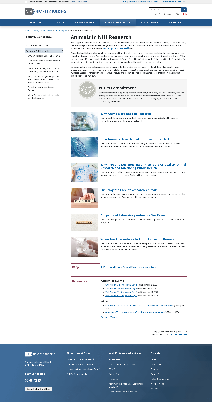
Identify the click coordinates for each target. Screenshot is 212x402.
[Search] (184, 9)
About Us (174, 22)
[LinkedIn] (35, 380)
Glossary (167, 14)
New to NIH (36, 22)
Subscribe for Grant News (38, 389)
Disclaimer (114, 379)
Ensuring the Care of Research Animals (129, 190)
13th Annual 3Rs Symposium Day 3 (121, 292)
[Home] (55, 11)
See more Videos (109, 317)
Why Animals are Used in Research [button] (44, 55)
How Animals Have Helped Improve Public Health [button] (44, 62)
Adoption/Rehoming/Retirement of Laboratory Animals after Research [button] (44, 70)
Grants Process (84, 22)
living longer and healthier (115, 48)
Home (28, 30)
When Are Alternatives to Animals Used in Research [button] (43, 96)
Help (185, 14)
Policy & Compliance (116, 22)
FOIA (111, 369)
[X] (26, 380)
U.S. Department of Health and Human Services (140, 2)
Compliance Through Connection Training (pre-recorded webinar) (135, 312)
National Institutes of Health (174, 2)
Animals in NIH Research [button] (37, 51)
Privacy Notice (115, 374)
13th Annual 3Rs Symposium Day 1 (121, 284)
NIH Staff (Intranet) (77, 374)
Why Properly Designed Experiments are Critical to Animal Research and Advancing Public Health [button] (45, 79)
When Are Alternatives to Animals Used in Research (138, 239)
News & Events (149, 22)
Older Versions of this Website (123, 391)
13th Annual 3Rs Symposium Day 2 (121, 288)
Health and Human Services (79, 359)
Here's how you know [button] (79, 2)
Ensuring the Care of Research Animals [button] (42, 88)
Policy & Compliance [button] (39, 36)
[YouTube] (30, 380)
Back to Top (201, 397)
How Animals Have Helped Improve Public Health (136, 139)
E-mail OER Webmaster (177, 334)
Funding (58, 22)
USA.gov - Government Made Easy (82, 369)
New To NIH (156, 364)
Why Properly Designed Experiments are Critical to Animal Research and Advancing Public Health (143, 166)
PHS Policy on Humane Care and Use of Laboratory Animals (128, 267)
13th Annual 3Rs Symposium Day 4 (121, 295)
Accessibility (114, 359)
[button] (44, 45)
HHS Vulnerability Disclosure (122, 364)
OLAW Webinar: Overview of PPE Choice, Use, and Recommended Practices (139, 305)
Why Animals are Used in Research (125, 114)
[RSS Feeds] (39, 380)
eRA (156, 14)
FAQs (177, 14)
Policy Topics (61, 30)
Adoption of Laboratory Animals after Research (135, 215)
